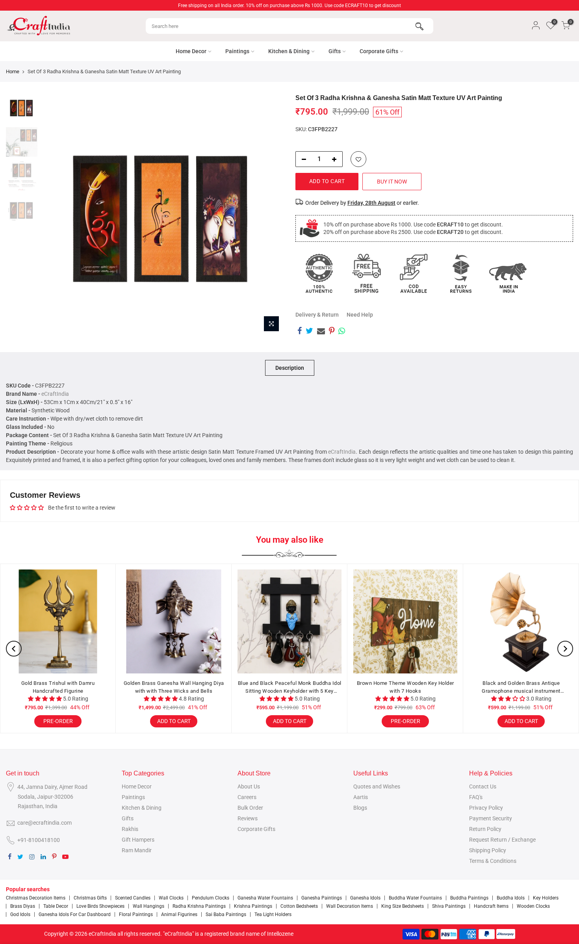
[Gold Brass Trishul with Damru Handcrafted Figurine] (58, 621)
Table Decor (55, 906)
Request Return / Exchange (502, 839)
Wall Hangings (148, 906)
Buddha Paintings (469, 898)
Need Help (360, 315)
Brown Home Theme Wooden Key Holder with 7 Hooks (405, 687)
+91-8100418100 (38, 840)
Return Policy (485, 829)
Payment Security (490, 818)
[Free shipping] (366, 273)
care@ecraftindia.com (44, 823)
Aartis (360, 797)
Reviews (248, 818)
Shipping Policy (487, 850)
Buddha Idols (511, 898)
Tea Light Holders (272, 914)
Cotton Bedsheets (299, 906)
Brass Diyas (22, 906)
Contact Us (482, 786)
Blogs (360, 808)
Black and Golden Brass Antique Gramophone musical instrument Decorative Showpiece (521, 687)
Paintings (237, 51)
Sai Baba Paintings (226, 914)
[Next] (269, 215)
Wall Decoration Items (349, 906)
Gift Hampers (138, 839)
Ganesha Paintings (321, 898)
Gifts (334, 51)
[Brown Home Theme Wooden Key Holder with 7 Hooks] (405, 621)
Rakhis (130, 829)
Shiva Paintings (449, 906)
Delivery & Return (317, 315)
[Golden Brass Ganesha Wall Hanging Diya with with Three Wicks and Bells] (174, 621)
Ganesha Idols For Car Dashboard (75, 914)
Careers (247, 797)
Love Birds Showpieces (100, 906)
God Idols (20, 914)
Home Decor (191, 51)
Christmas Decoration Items (35, 898)
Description (289, 368)
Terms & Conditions (492, 861)
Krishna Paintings (253, 906)
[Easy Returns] (461, 273)
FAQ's (475, 797)
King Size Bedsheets (402, 906)
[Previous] (55, 215)
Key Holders (546, 898)
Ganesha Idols (365, 898)
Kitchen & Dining (289, 51)
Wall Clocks (171, 898)
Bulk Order (250, 808)
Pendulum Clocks (210, 898)
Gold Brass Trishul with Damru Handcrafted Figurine (58, 687)
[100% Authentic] (319, 273)
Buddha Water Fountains (415, 898)
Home (12, 71)
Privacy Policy (486, 808)
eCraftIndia (55, 394)
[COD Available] (413, 273)
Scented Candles (132, 898)
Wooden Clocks (533, 906)
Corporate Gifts (379, 51)
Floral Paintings (136, 914)
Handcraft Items (491, 906)
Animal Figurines (179, 914)
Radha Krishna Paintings (199, 906)
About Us (249, 786)
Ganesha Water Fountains (265, 898)
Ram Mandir (137, 850)
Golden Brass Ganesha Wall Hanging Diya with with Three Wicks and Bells (174, 687)
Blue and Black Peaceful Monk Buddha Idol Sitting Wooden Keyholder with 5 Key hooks (289, 687)
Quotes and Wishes (376, 786)
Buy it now (392, 181)
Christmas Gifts (90, 898)
